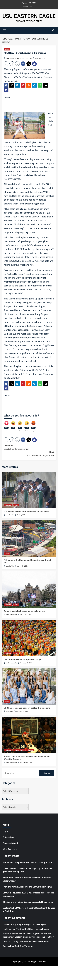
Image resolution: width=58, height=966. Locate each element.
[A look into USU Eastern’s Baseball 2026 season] (29, 490)
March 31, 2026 (22, 566)
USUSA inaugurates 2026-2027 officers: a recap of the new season (28, 894)
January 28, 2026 (26, 762)
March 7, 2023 (40, 58)
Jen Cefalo (10, 515)
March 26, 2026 (25, 614)
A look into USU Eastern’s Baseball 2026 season (26, 511)
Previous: (16, 447)
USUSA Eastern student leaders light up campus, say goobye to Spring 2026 (27, 870)
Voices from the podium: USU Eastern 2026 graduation (28, 862)
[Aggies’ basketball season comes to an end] (29, 589)
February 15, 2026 (26, 663)
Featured (8, 505)
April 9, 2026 (21, 515)
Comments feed (10, 843)
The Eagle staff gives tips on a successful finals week (28, 902)
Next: (40, 454)
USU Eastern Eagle (29, 16)
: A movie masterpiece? (30, 941)
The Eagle (28, 58)
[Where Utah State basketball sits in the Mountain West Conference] (29, 735)
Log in (5, 831)
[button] (4, 30)
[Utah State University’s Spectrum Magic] (29, 638)
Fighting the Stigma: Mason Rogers (29, 924)
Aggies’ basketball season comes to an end (24, 611)
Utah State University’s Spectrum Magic (22, 659)
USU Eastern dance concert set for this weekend (27, 708)
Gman (5, 941)
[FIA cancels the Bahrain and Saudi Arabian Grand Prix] (29, 538)
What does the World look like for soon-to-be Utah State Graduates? (27, 879)
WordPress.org (10, 849)
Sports (7, 49)
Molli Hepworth (11, 614)
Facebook (27, 6)
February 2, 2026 (22, 711)
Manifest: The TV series (21, 946)
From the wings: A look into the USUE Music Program (27, 886)
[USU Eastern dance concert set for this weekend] (29, 686)
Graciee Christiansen (13, 58)
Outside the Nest (19, 750)
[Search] (53, 30)
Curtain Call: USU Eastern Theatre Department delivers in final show (29, 909)
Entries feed (9, 837)
